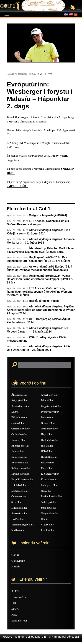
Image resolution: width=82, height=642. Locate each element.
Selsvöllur (16, 502)
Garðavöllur (17, 423)
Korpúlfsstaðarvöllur (22, 479)
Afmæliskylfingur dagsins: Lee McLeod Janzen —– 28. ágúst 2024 (38, 330)
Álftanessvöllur (19, 394)
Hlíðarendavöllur (20, 445)
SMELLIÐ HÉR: (17, 186)
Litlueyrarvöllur (49, 485)
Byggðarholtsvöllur (51, 406)
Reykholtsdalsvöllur (51, 496)
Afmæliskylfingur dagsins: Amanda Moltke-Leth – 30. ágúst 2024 (41, 241)
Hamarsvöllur (18, 440)
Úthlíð (44, 519)
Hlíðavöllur (47, 445)
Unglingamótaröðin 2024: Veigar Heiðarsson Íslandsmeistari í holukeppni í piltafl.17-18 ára (40, 279)
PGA (14, 614)
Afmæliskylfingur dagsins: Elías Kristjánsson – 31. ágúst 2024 (38, 232)
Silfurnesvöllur (19, 507)
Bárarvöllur (47, 400)
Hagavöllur (47, 434)
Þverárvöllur (47, 530)
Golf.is (15, 554)
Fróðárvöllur (47, 417)
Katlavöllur (47, 468)
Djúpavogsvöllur (50, 411)
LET (13, 603)
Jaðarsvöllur (47, 462)
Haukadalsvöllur (49, 440)
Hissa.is (15, 566)
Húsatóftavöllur (49, 456)
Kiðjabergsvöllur (50, 473)
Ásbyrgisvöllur (19, 400)
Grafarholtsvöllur (20, 428)
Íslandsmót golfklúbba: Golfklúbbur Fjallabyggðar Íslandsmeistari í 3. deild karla (40, 250)
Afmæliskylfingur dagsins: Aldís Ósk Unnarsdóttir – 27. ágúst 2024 (38, 348)
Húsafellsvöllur (19, 456)
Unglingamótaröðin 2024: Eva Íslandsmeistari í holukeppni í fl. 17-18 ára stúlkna (39, 259)
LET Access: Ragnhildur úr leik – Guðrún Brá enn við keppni (39, 222)
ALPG (15, 591)
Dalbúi (14, 411)
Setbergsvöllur (48, 502)
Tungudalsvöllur (49, 513)
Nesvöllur (46, 490)
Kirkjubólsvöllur (20, 473)
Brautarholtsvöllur (21, 406)
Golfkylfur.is (18, 560)
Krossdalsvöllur (49, 479)
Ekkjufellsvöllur (19, 417)
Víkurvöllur (47, 524)
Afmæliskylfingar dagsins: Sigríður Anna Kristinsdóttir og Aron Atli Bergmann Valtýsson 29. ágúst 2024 (41, 310)
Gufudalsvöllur (19, 434)
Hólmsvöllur (18, 451)
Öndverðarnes (18, 496)
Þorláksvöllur (18, 530)
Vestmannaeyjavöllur (22, 524)
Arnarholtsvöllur (50, 394)
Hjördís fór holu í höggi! (44, 300)
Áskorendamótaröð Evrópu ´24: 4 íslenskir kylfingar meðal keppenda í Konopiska (39, 268)
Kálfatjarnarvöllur (20, 468)
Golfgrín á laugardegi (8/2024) (48, 215)
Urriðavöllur (18, 519)
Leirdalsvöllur (18, 485)
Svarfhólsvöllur (19, 513)
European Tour (19, 597)
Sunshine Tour (19, 620)
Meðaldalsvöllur (19, 490)
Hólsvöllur (46, 451)
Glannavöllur (48, 423)
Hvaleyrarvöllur (19, 462)
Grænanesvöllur (49, 428)
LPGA (15, 608)
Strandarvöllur (48, 507)
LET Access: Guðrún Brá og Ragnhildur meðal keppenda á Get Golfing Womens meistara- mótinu (39, 292)
